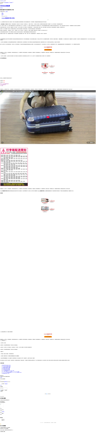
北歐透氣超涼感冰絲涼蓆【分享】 (6, 365)
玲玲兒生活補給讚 (5, 5)
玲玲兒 (1, 377)
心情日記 (6, 11)
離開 (4, 431)
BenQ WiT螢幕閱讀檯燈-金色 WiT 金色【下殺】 (8, 370)
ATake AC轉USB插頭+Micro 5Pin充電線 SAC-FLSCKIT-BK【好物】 (11, 371)
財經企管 (6, 383)
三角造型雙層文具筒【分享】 (6, 373)
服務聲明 (55, 422)
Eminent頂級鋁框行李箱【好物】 (8, 18)
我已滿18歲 (2, 431)
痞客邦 (5, 381)
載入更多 (2, 386)
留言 (6, 381)
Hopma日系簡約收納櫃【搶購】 (6, 369)
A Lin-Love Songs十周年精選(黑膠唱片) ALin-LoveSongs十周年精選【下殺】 (12, 372)
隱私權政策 (52, 422)
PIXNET (42, 422)
